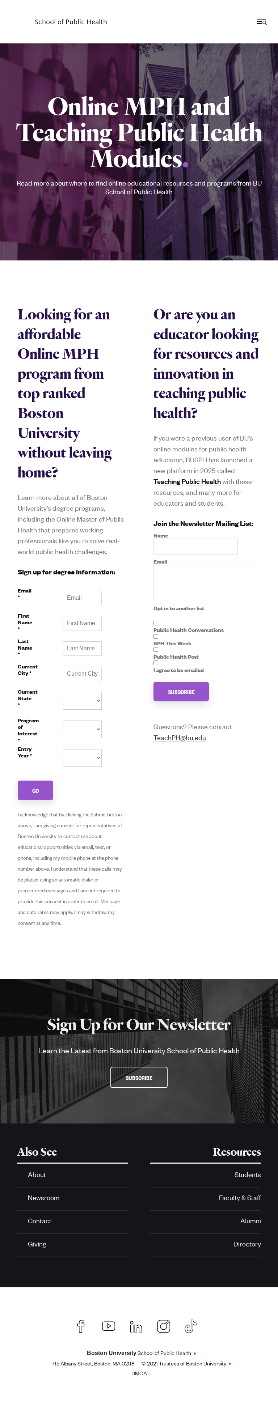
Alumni (250, 1220)
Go (35, 790)
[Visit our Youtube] (108, 1325)
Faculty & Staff (240, 1197)
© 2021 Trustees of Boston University (184, 1363)
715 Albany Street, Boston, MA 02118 (93, 1363)
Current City (28, 669)
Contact (39, 1220)
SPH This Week (172, 643)
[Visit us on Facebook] (81, 1325)
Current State (28, 698)
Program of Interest (28, 730)
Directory (247, 1243)
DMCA (139, 1373)
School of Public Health (139, 1352)
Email (24, 593)
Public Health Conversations (188, 629)
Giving (37, 1243)
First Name (25, 622)
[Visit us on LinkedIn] (136, 1325)
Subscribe (181, 692)
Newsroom (44, 1197)
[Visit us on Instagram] (163, 1325)
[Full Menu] (261, 21)
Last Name (25, 648)
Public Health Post (176, 656)
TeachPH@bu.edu (179, 737)
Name (160, 535)
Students (248, 1173)
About (37, 1173)
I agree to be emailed (178, 670)
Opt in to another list (178, 608)
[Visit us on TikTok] (194, 1325)
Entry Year (25, 752)
